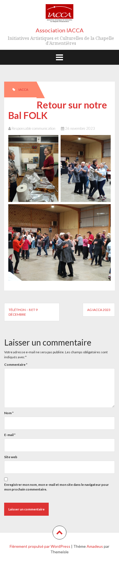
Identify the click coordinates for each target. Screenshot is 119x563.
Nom (9, 413)
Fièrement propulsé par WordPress (40, 546)
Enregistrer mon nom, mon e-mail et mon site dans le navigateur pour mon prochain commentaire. (56, 486)
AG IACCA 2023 (98, 310)
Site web (10, 457)
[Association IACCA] (59, 15)
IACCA (23, 89)
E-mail (9, 435)
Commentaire (15, 364)
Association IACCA (60, 30)
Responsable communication (33, 128)
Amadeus (95, 546)
